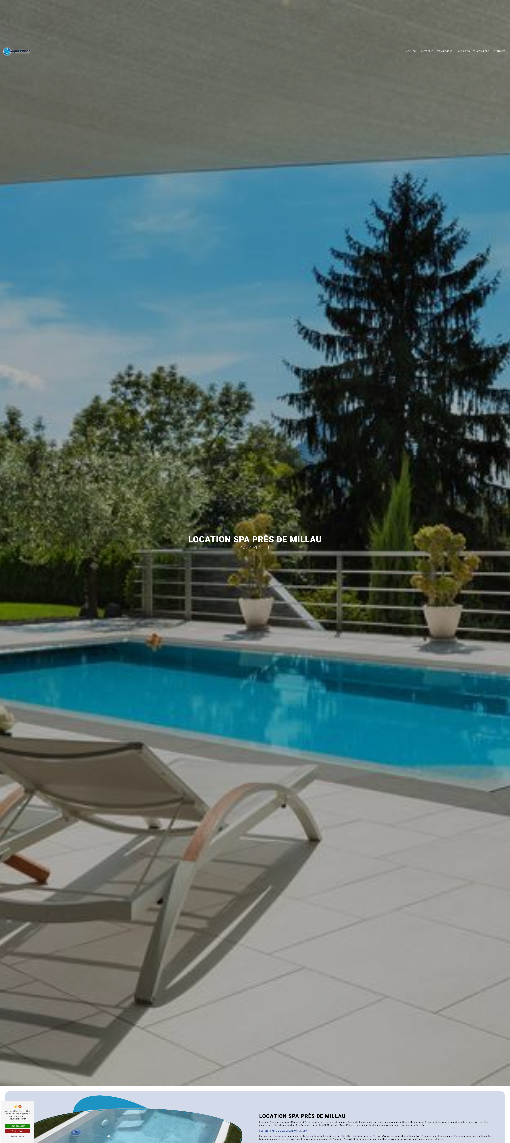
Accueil (411, 51)
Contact (499, 51)
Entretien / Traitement (437, 51)
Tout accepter (18, 1126)
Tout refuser (18, 1131)
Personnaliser (17, 1136)
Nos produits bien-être (473, 51)
